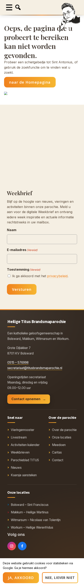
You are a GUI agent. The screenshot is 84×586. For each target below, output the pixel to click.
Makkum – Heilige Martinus (30, 512)
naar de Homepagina (30, 82)
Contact (57, 460)
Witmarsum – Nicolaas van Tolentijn (36, 520)
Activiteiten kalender (25, 445)
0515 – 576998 (18, 362)
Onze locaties (61, 437)
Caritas (57, 452)
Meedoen (59, 445)
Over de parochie (64, 430)
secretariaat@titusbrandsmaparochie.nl (34, 368)
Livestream (19, 437)
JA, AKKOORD (21, 577)
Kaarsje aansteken (24, 475)
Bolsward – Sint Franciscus (30, 505)
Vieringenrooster (22, 430)
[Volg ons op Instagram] (11, 546)
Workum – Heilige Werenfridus (32, 527)
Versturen (21, 289)
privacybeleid (57, 276)
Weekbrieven (20, 452)
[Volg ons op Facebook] (22, 546)
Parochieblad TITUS (25, 460)
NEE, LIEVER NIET (60, 577)
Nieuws (16, 468)
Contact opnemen (25, 399)
